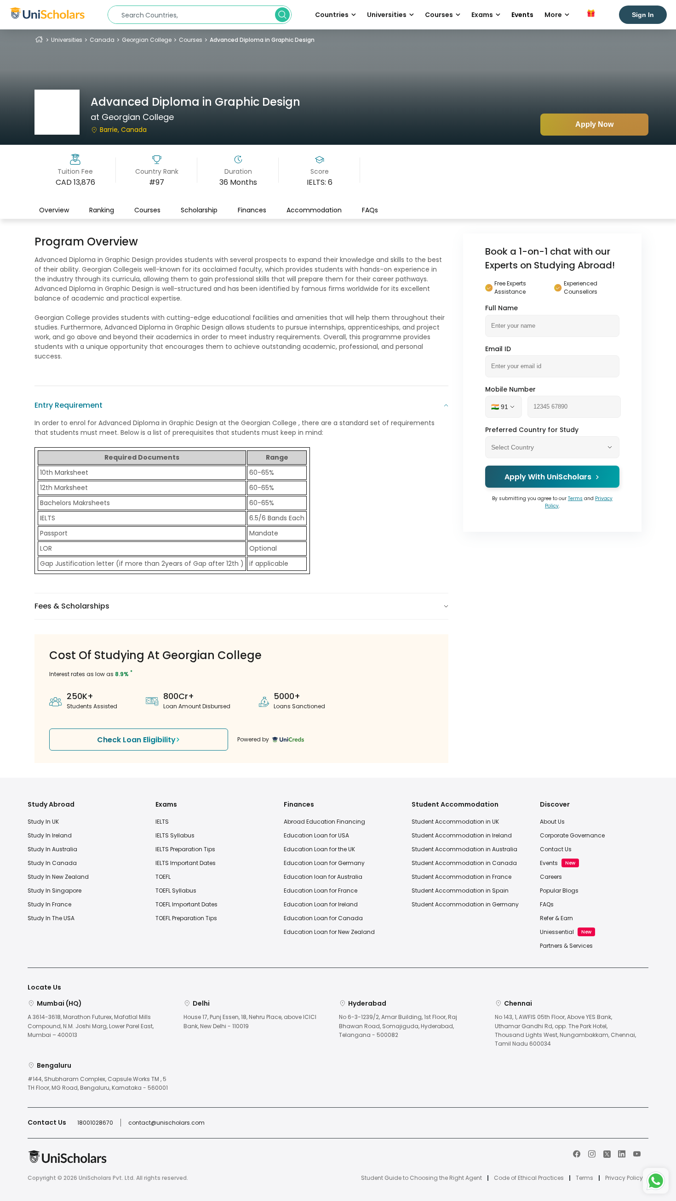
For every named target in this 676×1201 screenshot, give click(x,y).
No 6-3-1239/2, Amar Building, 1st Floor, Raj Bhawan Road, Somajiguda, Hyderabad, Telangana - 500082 (398, 1025)
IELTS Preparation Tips (185, 849)
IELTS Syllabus (175, 835)
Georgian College (147, 40)
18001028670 (95, 1123)
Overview (54, 210)
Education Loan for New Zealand (329, 932)
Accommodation (314, 210)
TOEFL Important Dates (186, 904)
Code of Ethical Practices (529, 1178)
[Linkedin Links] (621, 1153)
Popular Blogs (559, 890)
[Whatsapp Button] (656, 1181)
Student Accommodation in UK (455, 821)
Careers (551, 877)
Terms (575, 498)
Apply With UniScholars (547, 477)
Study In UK (43, 821)
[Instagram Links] (592, 1153)
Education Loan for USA (316, 835)
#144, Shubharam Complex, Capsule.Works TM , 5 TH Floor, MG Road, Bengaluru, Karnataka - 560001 (98, 1083)
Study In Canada (52, 863)
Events (522, 14)
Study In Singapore (54, 890)
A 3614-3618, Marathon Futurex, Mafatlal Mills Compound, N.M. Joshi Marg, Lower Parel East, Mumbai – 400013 (91, 1025)
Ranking (101, 210)
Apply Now (594, 124)
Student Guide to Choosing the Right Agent (421, 1178)
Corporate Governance (572, 835)
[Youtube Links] (637, 1153)
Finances (252, 210)
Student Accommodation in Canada (464, 863)
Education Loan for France (320, 890)
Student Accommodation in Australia (464, 849)
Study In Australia (52, 849)
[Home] (39, 40)
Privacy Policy (624, 1178)
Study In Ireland (50, 835)
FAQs (370, 210)
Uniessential (557, 932)
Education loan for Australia (323, 877)
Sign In (643, 14)
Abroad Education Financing (324, 821)
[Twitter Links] (607, 1153)
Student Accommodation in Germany (465, 904)
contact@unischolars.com (166, 1123)
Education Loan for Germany (324, 863)
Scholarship (199, 210)
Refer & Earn (556, 918)
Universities (66, 40)
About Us (552, 821)
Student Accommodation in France (461, 877)
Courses (190, 40)
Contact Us (556, 849)
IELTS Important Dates (185, 863)
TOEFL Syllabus (175, 890)
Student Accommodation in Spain (460, 890)
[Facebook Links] (576, 1153)
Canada (102, 40)
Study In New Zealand (58, 877)
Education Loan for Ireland (321, 904)
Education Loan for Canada (323, 918)
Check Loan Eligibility (136, 739)
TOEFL (163, 877)
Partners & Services (566, 946)
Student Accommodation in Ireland (462, 835)
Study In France (49, 904)
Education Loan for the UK (319, 849)
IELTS (162, 821)
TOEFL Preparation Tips (186, 918)
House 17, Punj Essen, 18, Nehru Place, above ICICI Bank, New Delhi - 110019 (249, 1021)
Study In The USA (51, 918)
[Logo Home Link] (67, 1161)
